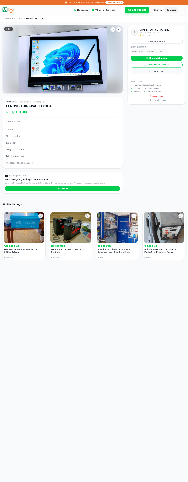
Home (5, 18)
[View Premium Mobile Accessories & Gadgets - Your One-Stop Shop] (117, 235)
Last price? (151, 51)
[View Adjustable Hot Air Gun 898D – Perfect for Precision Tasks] (164, 235)
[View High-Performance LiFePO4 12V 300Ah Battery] (23, 235)
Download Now (113, 2)
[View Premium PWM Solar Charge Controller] (70, 235)
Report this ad (157, 96)
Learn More (62, 188)
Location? (163, 51)
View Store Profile (156, 41)
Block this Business (158, 100)
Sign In (158, 10)
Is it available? (137, 51)
